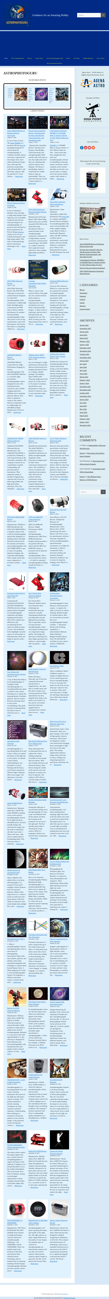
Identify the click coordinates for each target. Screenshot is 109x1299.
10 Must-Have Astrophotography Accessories (56, 595)
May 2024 (83, 370)
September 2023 (85, 396)
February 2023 (85, 419)
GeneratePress (64, 1294)
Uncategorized (85, 309)
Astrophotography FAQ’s (16, 939)
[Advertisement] (54, 43)
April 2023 (83, 412)
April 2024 (83, 374)
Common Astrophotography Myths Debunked (37, 283)
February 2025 (85, 341)
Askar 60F (65, 216)
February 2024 (85, 380)
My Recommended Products (54, 63)
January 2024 (84, 383)
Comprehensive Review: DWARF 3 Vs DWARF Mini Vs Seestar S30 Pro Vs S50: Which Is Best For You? (59, 135)
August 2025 (84, 332)
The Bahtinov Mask (57, 666)
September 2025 (85, 328)
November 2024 (85, 351)
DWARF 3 (53, 145)
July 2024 (83, 364)
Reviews (30, 58)
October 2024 (84, 354)
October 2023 (84, 393)
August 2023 (84, 399)
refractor (21, 232)
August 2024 (84, 361)
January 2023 (84, 422)
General (82, 299)
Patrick (82, 453)
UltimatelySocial (69, 1298)
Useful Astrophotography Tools (54, 58)
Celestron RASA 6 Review (59, 281)
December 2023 (85, 386)
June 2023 (83, 406)
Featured (83, 296)
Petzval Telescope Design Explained (92, 268)
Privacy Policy (100, 58)
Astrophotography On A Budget (10, 90)
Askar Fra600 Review (14, 803)
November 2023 (85, 390)
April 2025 (83, 335)
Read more (19, 176)
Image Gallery (39, 58)
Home (6, 58)
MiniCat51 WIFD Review (37, 1151)
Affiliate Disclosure (88, 58)
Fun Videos (77, 58)
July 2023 (83, 403)
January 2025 (84, 345)
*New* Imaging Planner (17, 58)
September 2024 (85, 357)
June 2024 (83, 367)
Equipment (83, 293)
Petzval (22, 145)
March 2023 (84, 416)
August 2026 (84, 325)
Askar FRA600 (15, 143)
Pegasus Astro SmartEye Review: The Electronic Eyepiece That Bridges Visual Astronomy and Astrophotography (37, 135)
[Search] (103, 15)
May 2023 (83, 409)
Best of (68, 58)
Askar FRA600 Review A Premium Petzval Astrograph (16, 133)
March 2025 (84, 338)
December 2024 (85, 348)
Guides (82, 303)
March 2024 (84, 377)
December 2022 (85, 425)
